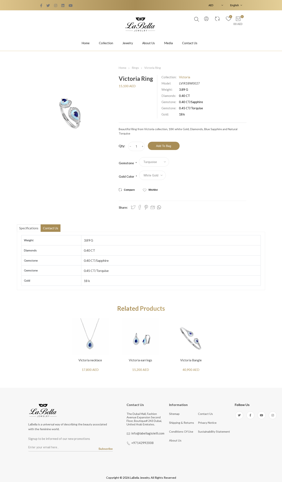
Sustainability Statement (214, 431)
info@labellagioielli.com (147, 433)
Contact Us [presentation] (50, 228)
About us (175, 440)
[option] (90, 347)
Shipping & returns (181, 422)
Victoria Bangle (191, 360)
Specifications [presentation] (28, 228)
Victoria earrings (140, 360)
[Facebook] (48, 5)
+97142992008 (142, 443)
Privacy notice (207, 422)
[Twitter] (41, 5)
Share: (123, 207)
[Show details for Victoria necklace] (90, 336)
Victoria (184, 77)
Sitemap (174, 413)
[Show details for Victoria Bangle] (191, 336)
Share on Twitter (133, 207)
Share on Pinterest (146, 207)
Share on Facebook (139, 207)
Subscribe (105, 448)
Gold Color (127, 176)
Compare (129, 189)
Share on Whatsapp (159, 207)
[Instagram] (273, 415)
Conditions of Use (181, 431)
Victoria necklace (90, 360)
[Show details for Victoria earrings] (141, 336)
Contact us (205, 413)
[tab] (29, 228)
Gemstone (127, 163)
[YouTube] (55, 5)
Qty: (122, 146)
